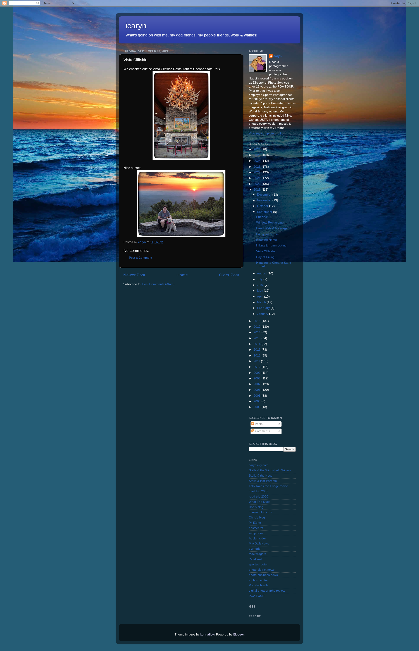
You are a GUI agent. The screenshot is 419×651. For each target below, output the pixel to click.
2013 (257, 349)
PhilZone (255, 522)
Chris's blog (257, 517)
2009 (257, 372)
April (260, 296)
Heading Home (266, 239)
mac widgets (257, 554)
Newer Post (134, 275)
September (265, 212)
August (262, 273)
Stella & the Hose (261, 475)
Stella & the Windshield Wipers (270, 470)
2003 (257, 407)
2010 (257, 367)
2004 (257, 401)
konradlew (207, 634)
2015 (257, 338)
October (263, 206)
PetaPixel (255, 559)
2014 (257, 344)
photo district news (262, 569)
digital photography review (267, 590)
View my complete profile (266, 133)
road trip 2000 (258, 496)
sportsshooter (258, 564)
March (262, 302)
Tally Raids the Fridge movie (268, 486)
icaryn (135, 25)
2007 (257, 384)
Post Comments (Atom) (158, 284)
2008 (257, 378)
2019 (257, 189)
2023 (257, 166)
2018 (257, 321)
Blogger (238, 634)
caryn (277, 56)
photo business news (263, 575)
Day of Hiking (265, 257)
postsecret (256, 528)
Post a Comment (140, 257)
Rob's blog (256, 507)
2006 (257, 389)
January (263, 313)
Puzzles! (262, 217)
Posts (258, 423)
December (264, 194)
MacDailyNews (259, 543)
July (260, 279)
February (264, 308)
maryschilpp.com (260, 512)
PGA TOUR (256, 596)
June (261, 285)
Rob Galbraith (258, 585)
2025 (257, 155)
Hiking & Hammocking (271, 245)
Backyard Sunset (268, 234)
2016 (257, 332)
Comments (262, 431)
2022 (257, 172)
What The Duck (259, 501)
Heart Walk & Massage (272, 228)
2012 (257, 355)
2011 (257, 361)
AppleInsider (257, 538)
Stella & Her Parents (263, 480)
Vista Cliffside (265, 251)
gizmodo (255, 548)
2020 (257, 184)
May (260, 290)
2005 (257, 395)
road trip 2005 (258, 491)
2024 (257, 160)
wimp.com (256, 533)
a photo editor (258, 580)
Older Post (229, 275)
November (264, 200)
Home (182, 275)
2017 (257, 326)
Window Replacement (271, 222)
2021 (257, 178)
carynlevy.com (258, 465)
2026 (257, 149)
